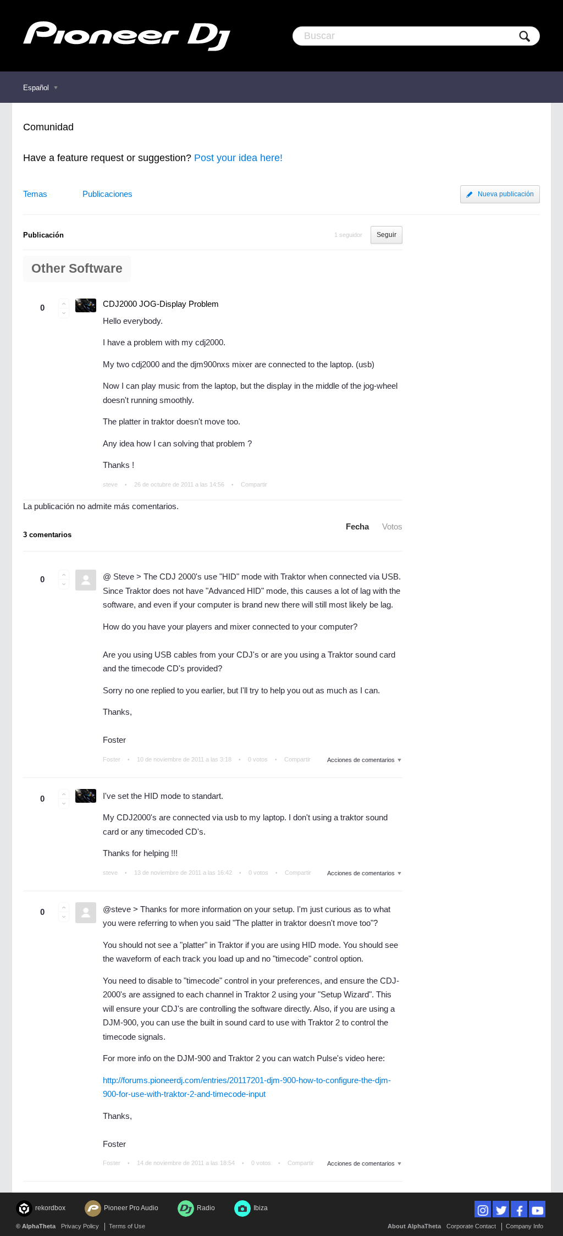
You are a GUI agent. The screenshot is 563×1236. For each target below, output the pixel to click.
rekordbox (50, 1208)
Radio (206, 1208)
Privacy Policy (80, 1226)
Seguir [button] (386, 235)
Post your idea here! (238, 157)
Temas (35, 193)
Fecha (357, 526)
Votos (392, 526)
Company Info (524, 1226)
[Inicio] (126, 35)
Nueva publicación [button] (506, 194)
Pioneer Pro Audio (131, 1208)
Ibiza (260, 1208)
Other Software (77, 268)
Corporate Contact (471, 1226)
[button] (63, 303)
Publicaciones (107, 193)
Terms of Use (127, 1226)
